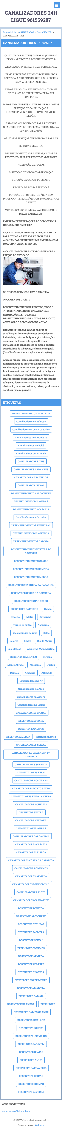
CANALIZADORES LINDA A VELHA (31, 796)
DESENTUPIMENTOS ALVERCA (31, 533)
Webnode (39, 1125)
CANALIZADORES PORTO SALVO (31, 788)
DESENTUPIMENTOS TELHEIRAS (31, 525)
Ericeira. (15, 616)
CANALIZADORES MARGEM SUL (31, 884)
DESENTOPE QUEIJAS (31, 1083)
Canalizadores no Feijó (31, 445)
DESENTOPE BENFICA (31, 908)
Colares (14, 640)
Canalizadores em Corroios (31, 517)
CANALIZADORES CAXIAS (31, 712)
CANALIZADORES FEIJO (31, 772)
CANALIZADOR (26, 32)
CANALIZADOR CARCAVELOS (31, 477)
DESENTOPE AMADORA (31, 988)
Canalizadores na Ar (31, 680)
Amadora (30, 672)
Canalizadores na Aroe (31, 688)
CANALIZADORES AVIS (31, 461)
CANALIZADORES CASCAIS (31, 844)
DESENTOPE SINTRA (31, 812)
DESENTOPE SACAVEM (31, 1044)
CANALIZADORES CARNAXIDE (31, 900)
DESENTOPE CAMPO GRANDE (31, 1012)
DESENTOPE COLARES (31, 964)
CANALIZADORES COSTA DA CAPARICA (31, 860)
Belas (46, 632)
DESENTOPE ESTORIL (31, 720)
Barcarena (45, 616)
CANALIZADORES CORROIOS (31, 868)
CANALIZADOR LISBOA (31, 485)
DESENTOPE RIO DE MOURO (31, 980)
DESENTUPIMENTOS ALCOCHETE (31, 493)
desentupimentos (46, 736)
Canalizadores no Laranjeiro (31, 437)
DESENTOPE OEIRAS (31, 1075)
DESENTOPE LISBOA (18, 736)
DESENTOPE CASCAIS (31, 728)
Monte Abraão (15, 664)
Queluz (51, 664)
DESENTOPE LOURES (31, 1028)
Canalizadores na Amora (31, 696)
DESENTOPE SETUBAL (31, 924)
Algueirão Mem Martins (40, 648)
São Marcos (14, 648)
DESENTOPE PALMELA (31, 932)
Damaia (14, 672)
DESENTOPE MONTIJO (23, 656)
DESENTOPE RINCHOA (31, 972)
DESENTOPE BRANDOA (20, 1004)
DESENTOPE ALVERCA (31, 1091)
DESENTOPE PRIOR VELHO (31, 1036)
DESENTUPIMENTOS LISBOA (31, 577)
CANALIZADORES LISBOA (31, 852)
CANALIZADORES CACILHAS (31, 780)
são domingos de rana (25, 632)
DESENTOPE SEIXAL (31, 940)
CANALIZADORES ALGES (31, 892)
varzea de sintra (22, 624)
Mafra (29, 616)
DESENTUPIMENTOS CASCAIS (31, 509)
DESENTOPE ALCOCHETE (31, 916)
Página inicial (9, 32)
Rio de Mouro (44, 640)
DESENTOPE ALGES (31, 1059)
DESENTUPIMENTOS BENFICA (31, 569)
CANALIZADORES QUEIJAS (31, 804)
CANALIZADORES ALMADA (31, 876)
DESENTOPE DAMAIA (31, 996)
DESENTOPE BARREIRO (24, 608)
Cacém (48, 608)
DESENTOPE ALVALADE (31, 1020)
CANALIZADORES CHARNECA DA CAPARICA (31, 754)
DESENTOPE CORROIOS (31, 948)
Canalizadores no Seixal (31, 704)
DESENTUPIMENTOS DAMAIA (31, 541)
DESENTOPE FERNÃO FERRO (31, 600)
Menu (57, 5)
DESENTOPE (47, 1004)
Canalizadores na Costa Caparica (31, 429)
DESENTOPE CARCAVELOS (31, 1067)
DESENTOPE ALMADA (31, 956)
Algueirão (43, 624)
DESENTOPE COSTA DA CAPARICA (31, 592)
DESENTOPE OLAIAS (31, 1052)
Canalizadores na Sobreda (31, 421)
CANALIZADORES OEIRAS (31, 828)
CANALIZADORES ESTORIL (31, 820)
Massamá (35, 664)
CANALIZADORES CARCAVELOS (31, 836)
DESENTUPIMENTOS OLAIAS (31, 561)
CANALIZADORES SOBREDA (31, 764)
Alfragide (46, 672)
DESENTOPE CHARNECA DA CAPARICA (31, 585)
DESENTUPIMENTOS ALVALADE (31, 413)
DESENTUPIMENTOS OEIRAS (31, 501)
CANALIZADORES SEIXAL (31, 744)
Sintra (27, 640)
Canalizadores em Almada (31, 453)
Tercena (47, 656)
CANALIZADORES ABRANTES (31, 469)
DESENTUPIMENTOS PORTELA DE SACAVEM (31, 551)
